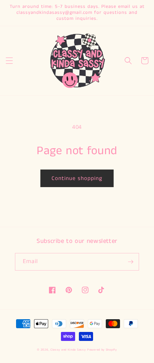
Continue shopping (77, 178)
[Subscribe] (130, 262)
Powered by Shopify (102, 350)
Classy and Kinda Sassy (68, 350)
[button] (9, 60)
